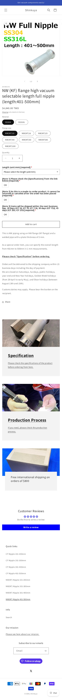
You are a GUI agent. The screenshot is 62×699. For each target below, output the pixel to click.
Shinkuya (33, 694)
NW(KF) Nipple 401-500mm (18, 599)
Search (9, 617)
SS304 (8, 122)
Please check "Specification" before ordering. (26, 256)
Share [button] (7, 302)
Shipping (5, 112)
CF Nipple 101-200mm (16, 554)
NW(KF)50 (26, 139)
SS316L (21, 122)
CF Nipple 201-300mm (16, 560)
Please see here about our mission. (22, 634)
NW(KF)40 (10, 139)
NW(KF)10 (9, 133)
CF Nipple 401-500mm (16, 573)
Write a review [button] (30, 527)
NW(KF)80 (43, 139)
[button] (6, 10)
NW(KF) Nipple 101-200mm (18, 580)
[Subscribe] (45, 651)
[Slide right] (37, 81)
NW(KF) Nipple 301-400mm (18, 592)
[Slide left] (24, 81)
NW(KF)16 (26, 133)
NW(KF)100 (10, 146)
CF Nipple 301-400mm (16, 567)
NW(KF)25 (43, 133)
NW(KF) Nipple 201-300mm (18, 586)
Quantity (5, 152)
